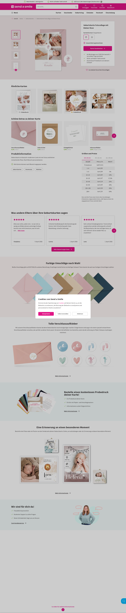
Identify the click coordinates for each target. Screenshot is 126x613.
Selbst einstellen (63, 314)
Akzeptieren (46, 314)
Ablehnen (80, 314)
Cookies (61, 303)
